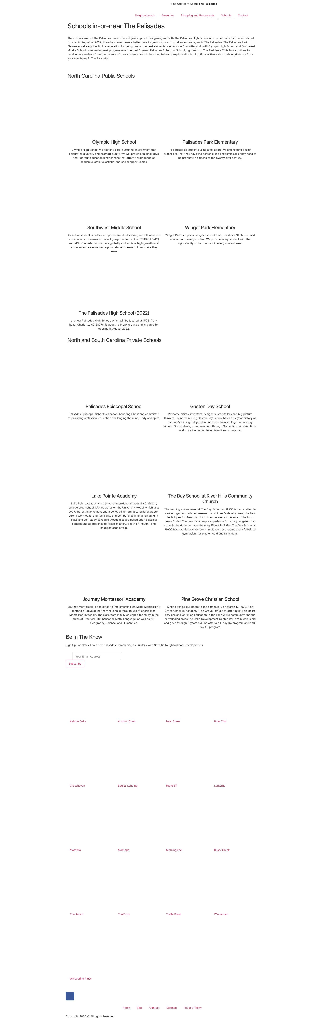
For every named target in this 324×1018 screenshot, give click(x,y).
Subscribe (75, 663)
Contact (243, 15)
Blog (140, 1007)
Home (126, 1007)
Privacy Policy (193, 1007)
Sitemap (171, 1007)
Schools (226, 15)
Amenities (167, 15)
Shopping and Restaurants (197, 15)
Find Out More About (194, 3)
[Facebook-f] (70, 996)
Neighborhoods (145, 15)
